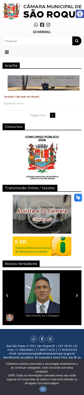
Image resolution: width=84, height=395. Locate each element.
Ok (43, 389)
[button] (80, 14)
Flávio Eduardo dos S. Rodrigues (42, 315)
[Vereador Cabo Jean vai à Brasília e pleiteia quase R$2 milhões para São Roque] (44, 77)
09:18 (15, 103)
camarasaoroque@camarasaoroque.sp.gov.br (46, 353)
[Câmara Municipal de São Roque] (42, 4)
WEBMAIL (43, 32)
